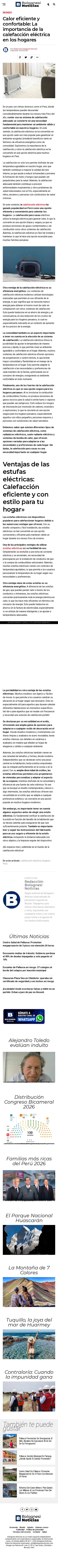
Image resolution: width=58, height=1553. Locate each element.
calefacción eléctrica (31, 861)
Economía (14, 1527)
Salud (44, 1532)
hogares (46, 861)
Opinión (30, 1527)
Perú (5, 864)
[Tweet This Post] (25, 57)
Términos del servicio (22, 1532)
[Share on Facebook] (20, 57)
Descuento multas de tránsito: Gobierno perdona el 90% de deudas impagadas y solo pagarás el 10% (29, 956)
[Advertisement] (29, 653)
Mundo (22, 1527)
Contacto (36, 1532)
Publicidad (20, 1530)
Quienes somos (41, 1527)
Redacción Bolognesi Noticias (25, 49)
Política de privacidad (34, 1530)
